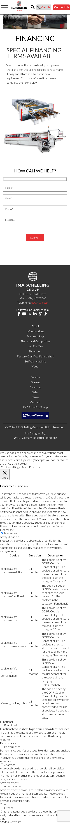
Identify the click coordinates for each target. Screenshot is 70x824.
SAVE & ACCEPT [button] (10, 822)
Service (35, 377)
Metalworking (35, 336)
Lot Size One (35, 346)
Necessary (11, 533)
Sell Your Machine (35, 361)
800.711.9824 (39, 302)
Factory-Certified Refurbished (35, 356)
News (35, 397)
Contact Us (61, 7)
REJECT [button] (37, 467)
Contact (35, 402)
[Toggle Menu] (4, 7)
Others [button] (4, 804)
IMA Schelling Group (35, 407)
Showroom (35, 351)
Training (35, 382)
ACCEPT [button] (27, 467)
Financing (35, 387)
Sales (35, 392)
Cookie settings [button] (10, 467)
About (35, 326)
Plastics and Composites (35, 341)
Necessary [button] (6, 529)
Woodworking (35, 331)
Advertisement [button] (9, 782)
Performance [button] (8, 743)
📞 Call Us (43, 7)
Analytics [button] (5, 761)
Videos (35, 366)
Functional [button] (6, 721)
